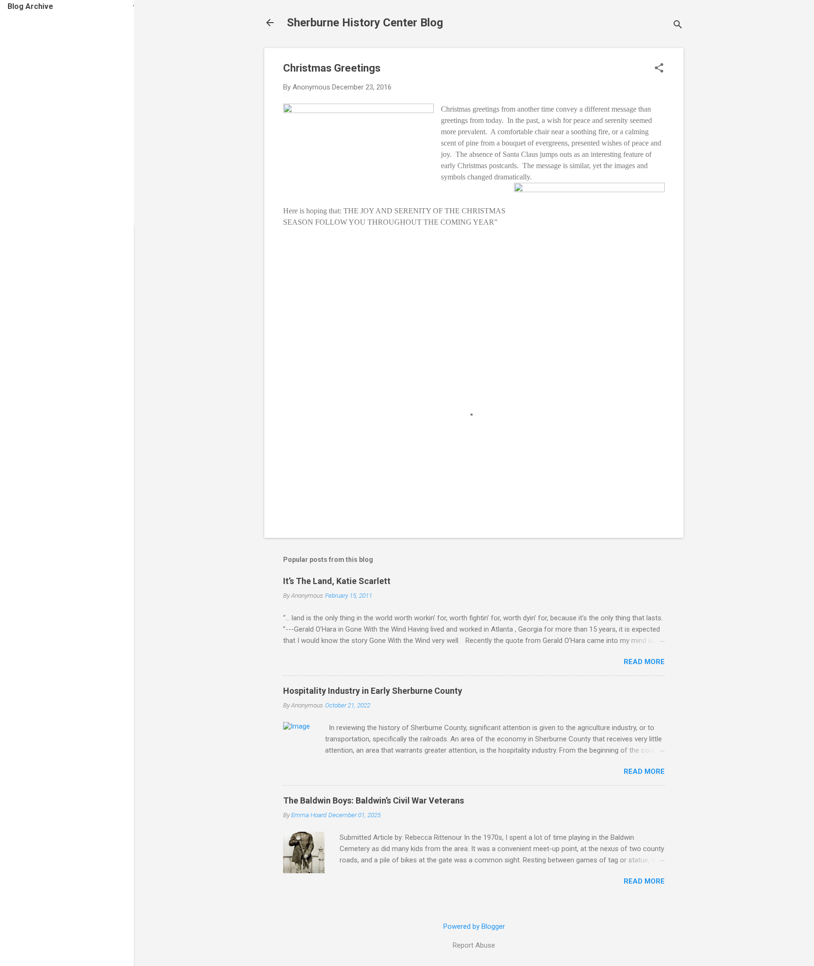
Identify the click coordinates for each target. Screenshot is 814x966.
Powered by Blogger (474, 926)
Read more (644, 662)
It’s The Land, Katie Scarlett (337, 581)
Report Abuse (474, 945)
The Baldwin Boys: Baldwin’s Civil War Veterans (373, 800)
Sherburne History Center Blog (365, 22)
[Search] (678, 25)
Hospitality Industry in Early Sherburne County (372, 691)
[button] (659, 68)
